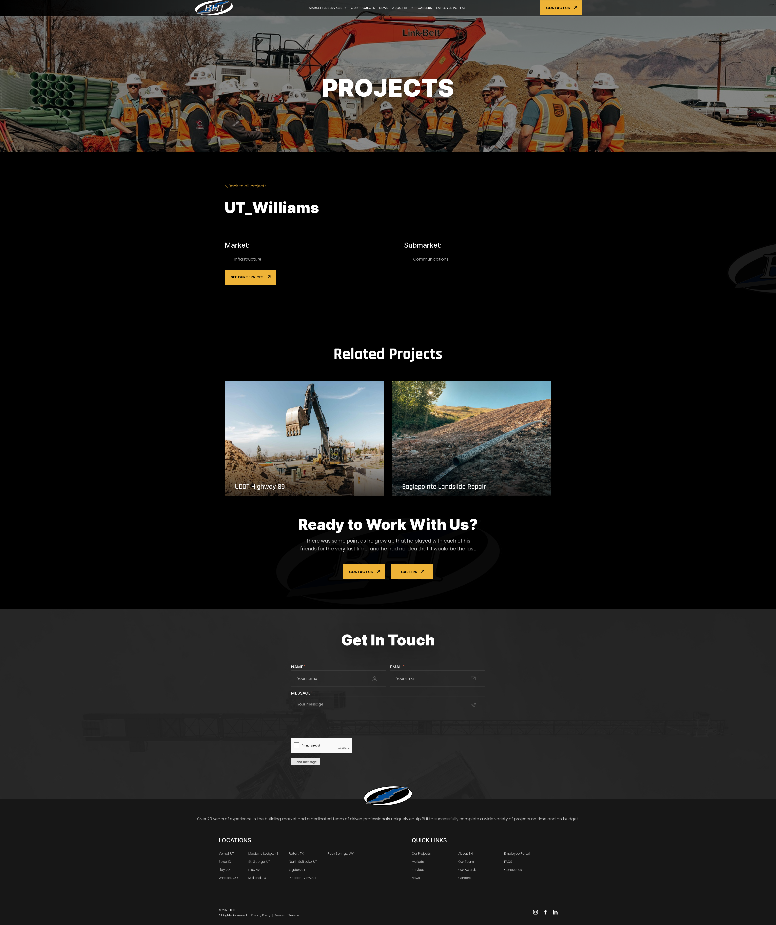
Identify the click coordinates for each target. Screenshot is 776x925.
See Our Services (247, 277)
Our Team (466, 861)
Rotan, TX (296, 853)
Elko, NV (254, 869)
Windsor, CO (228, 877)
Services (418, 869)
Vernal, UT (226, 853)
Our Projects (363, 7)
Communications (430, 259)
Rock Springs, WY (341, 853)
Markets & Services (325, 7)
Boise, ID (225, 861)
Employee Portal (450, 7)
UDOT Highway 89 (260, 487)
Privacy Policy (260, 915)
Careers (425, 7)
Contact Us (558, 7)
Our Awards (467, 869)
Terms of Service (287, 915)
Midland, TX (257, 877)
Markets (418, 861)
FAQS (508, 861)
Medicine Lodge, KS (263, 853)
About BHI (400, 7)
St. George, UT (259, 861)
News (383, 7)
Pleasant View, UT (302, 877)
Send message (305, 762)
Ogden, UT (297, 869)
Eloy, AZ (224, 869)
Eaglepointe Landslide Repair (444, 487)
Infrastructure (247, 259)
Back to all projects (247, 186)
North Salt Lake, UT (303, 861)
